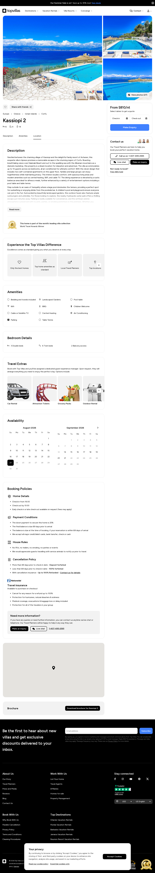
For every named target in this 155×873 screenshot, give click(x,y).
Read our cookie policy (38, 864)
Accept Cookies (114, 856)
